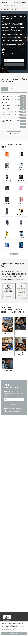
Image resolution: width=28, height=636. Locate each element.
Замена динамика (6, 114)
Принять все (14, 633)
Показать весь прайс (14, 133)
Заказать (23, 96)
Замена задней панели (7, 105)
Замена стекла (5, 99)
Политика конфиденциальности (9, 629)
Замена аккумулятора (7, 108)
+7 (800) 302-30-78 (10, 5)
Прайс (4, 88)
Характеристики (15, 88)
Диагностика (5, 102)
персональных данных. (14, 411)
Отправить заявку (14, 64)
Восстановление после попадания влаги (7, 111)
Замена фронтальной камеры (7, 121)
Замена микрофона (6, 126)
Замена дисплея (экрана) (7, 96)
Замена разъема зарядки (7, 123)
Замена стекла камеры (7, 117)
